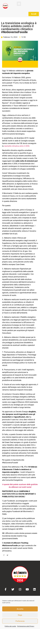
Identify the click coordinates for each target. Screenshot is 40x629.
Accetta (20, 609)
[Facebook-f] (5, 589)
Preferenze (20, 621)
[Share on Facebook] (4, 555)
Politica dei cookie (10, 626)
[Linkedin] (34, 589)
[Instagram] (20, 589)
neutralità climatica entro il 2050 (16, 146)
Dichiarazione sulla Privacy (25, 626)
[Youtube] (27, 589)
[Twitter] (12, 589)
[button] (19, 4)
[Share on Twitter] (7, 555)
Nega (20, 615)
